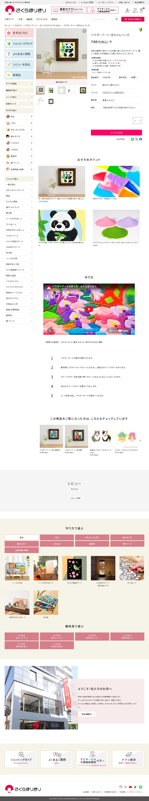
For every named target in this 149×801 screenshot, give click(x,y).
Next (84, 56)
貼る (12, 116)
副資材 (54, 19)
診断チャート (11, 103)
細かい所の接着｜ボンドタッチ (106, 63)
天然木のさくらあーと (15, 230)
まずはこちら (71, 2)
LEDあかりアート (13, 247)
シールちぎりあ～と (14, 218)
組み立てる (15, 136)
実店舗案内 (139, 2)
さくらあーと (11, 224)
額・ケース (15, 162)
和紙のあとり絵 (12, 264)
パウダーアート (30, 25)
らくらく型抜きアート (14, 241)
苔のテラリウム (12, 298)
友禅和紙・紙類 (17, 169)
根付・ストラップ (12, 207)
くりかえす (17, 25)
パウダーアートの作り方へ (113, 92)
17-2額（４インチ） (101, 72)
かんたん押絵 (11, 201)
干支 (20, 19)
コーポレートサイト (106, 2)
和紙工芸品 (11, 275)
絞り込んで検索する (134, 19)
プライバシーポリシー (136, 792)
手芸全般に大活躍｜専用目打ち (106, 66)
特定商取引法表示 (110, 792)
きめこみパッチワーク (15, 190)
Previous (39, 56)
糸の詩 (9, 252)
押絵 (8, 195)
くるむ (13, 123)
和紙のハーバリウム (14, 292)
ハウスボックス (12, 281)
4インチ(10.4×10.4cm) (50, 25)
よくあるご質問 (87, 2)
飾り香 (9, 212)
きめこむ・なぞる (17, 129)
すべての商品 (11, 83)
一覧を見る (10, 184)
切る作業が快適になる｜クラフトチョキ (109, 60)
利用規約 (123, 792)
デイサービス (41, 19)
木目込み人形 (12, 303)
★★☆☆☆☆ (108, 100)
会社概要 (86, 792)
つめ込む (14, 149)
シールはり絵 (11, 258)
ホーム (7, 25)
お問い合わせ (124, 2)
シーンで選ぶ (11, 97)
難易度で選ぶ (11, 90)
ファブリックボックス (14, 286)
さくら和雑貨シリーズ (15, 269)
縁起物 (29, 19)
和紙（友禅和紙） (13, 309)
